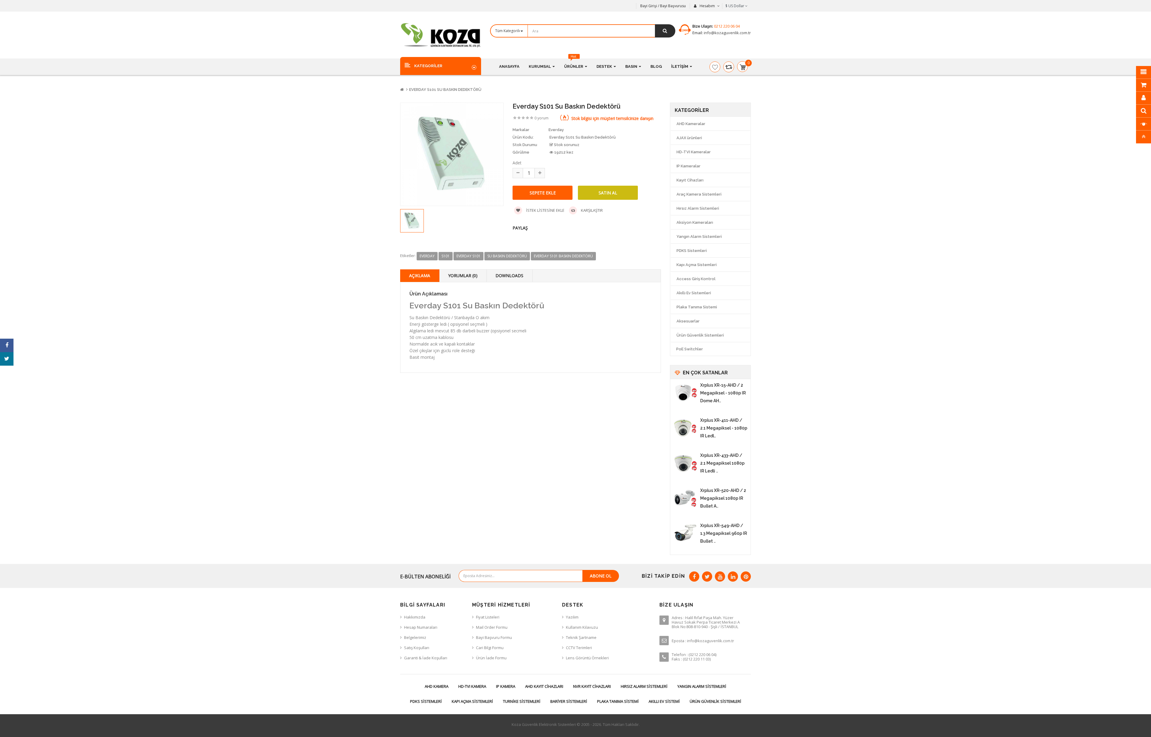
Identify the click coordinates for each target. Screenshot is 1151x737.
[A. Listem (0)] (714, 66)
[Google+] (720, 576)
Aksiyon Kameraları (695, 222)
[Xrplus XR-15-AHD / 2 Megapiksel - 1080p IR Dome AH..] (685, 393)
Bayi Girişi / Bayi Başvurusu (663, 5)
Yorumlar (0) (462, 275)
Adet (517, 163)
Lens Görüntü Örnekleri (587, 658)
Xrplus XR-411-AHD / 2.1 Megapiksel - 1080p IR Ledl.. (723, 428)
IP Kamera (505, 686)
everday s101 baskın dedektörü (563, 256)
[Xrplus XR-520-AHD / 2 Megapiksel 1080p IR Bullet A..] (685, 499)
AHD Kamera (436, 686)
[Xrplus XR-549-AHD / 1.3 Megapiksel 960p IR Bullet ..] (685, 534)
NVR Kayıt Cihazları (592, 686)
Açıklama (419, 275)
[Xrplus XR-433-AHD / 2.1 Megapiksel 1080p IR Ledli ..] (685, 463)
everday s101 (468, 256)
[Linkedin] (733, 576)
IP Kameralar (688, 166)
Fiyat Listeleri (487, 617)
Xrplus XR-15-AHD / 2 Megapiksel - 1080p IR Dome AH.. (723, 393)
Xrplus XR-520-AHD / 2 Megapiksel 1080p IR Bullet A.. (723, 498)
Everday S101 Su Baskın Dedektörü (445, 89)
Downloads (509, 275)
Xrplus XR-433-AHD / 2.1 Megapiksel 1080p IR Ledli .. (722, 463)
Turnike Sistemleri (521, 701)
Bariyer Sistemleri (568, 701)
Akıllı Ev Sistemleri (694, 293)
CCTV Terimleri (579, 647)
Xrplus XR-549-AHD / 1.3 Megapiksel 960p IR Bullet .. (723, 533)
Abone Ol (600, 576)
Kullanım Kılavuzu (582, 627)
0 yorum (541, 118)
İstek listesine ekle (544, 210)
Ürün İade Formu (491, 658)
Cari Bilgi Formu (490, 647)
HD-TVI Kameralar (694, 152)
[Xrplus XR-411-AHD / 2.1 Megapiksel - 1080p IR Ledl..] (685, 428)
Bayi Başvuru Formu (494, 637)
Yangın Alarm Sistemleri (699, 236)
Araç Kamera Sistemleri (699, 194)
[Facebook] (694, 576)
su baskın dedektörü (507, 256)
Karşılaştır (591, 210)
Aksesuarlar (688, 321)
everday (427, 256)
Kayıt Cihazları (690, 180)
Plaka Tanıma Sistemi (697, 307)
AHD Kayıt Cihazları (544, 686)
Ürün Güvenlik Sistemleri (700, 335)
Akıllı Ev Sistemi (664, 701)
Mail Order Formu (491, 627)
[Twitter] (707, 576)
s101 (446, 256)
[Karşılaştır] (728, 66)
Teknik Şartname (581, 637)
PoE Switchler (689, 349)
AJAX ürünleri (689, 138)
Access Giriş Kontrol (696, 279)
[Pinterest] (746, 576)
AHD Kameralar (691, 123)
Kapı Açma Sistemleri (697, 264)
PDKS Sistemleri (692, 250)
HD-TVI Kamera (472, 686)
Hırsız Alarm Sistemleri (698, 208)
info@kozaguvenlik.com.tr (727, 32)
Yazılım (572, 617)
